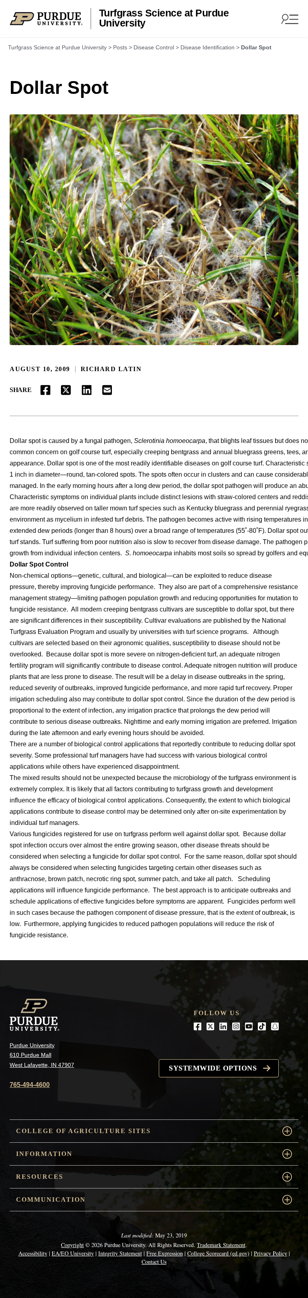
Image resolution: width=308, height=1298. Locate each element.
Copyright (72, 1245)
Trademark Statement (221, 1245)
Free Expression (164, 1253)
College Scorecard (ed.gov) (218, 1253)
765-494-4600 (30, 1084)
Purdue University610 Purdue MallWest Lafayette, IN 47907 (42, 1055)
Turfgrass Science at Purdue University (164, 18)
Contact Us (154, 1261)
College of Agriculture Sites (83, 1130)
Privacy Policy (270, 1253)
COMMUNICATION (51, 1199)
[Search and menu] (288, 18)
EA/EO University (73, 1253)
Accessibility (32, 1253)
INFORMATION (44, 1153)
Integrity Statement (120, 1253)
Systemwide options (213, 1068)
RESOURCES (39, 1176)
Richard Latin (111, 369)
